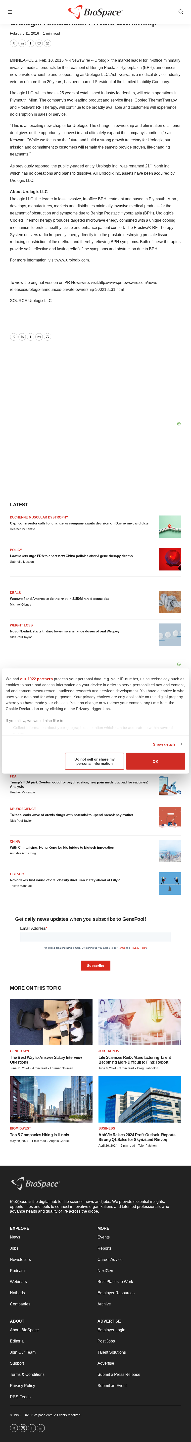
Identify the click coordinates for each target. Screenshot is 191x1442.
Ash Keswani (122, 74)
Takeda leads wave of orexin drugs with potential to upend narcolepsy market (71, 815)
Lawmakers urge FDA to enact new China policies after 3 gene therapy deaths (71, 556)
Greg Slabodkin (147, 1068)
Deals (15, 593)
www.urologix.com (72, 260)
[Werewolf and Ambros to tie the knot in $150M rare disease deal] (170, 602)
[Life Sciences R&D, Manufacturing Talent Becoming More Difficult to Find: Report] (139, 1022)
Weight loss (21, 625)
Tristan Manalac (21, 886)
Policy (16, 550)
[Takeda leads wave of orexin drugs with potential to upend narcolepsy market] (170, 818)
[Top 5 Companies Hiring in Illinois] (51, 1099)
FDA (13, 776)
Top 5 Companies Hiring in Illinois (39, 1135)
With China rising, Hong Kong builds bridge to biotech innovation (62, 847)
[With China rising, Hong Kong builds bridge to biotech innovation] (170, 851)
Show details (164, 744)
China (15, 841)
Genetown (19, 1051)
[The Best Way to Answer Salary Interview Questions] (51, 1022)
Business (106, 1128)
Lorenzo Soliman (61, 1068)
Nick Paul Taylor (21, 637)
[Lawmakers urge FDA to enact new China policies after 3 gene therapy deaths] (170, 559)
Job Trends (108, 1051)
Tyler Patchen (147, 1145)
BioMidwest (20, 1128)
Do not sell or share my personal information (94, 761)
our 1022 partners (36, 679)
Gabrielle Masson (22, 562)
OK (155, 761)
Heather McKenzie (22, 529)
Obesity (17, 874)
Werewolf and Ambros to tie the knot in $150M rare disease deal (60, 599)
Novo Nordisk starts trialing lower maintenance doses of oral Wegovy (65, 631)
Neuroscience (23, 809)
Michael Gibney (20, 604)
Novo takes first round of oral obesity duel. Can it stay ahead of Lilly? (65, 880)
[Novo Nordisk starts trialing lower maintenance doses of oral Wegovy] (170, 634)
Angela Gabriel (59, 1141)
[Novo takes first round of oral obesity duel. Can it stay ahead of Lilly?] (170, 883)
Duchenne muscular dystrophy (39, 517)
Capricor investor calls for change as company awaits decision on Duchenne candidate (79, 523)
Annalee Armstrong (23, 853)
